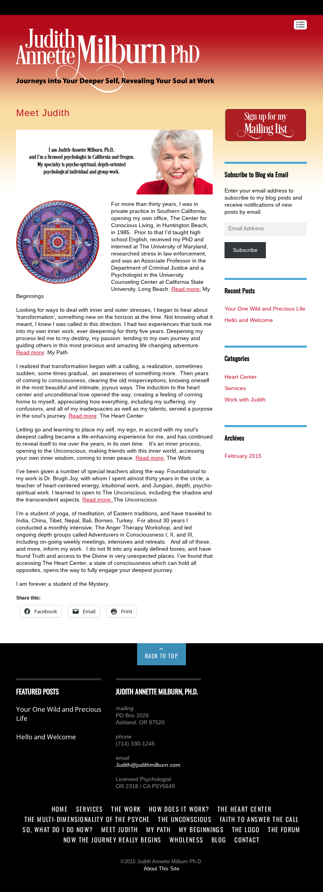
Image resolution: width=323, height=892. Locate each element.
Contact (247, 839)
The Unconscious (185, 819)
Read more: (186, 289)
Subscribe (245, 250)
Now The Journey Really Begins (112, 839)
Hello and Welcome (249, 320)
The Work (126, 809)
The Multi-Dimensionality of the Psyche (87, 819)
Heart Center (241, 377)
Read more (30, 352)
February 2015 (243, 456)
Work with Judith (245, 399)
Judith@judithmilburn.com (148, 765)
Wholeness (186, 839)
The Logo (246, 829)
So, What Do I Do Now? (57, 829)
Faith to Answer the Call (259, 819)
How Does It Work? (179, 809)
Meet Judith (119, 829)
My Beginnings (201, 829)
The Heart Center (244, 809)
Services (235, 388)
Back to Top (161, 655)
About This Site (161, 869)
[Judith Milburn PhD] (107, 89)
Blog (219, 839)
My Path (158, 829)
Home (60, 809)
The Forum (284, 829)
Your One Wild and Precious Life (265, 308)
